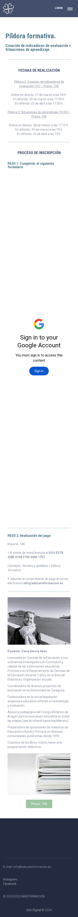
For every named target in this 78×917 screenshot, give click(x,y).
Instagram (10, 879)
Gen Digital (33, 910)
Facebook (9, 883)
